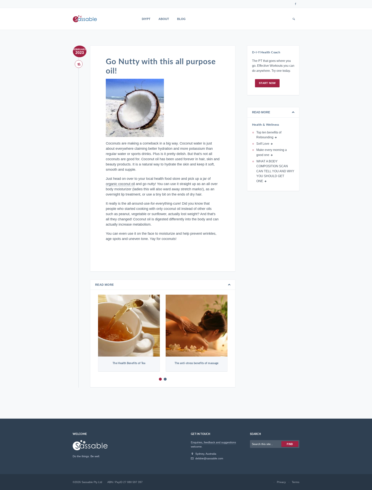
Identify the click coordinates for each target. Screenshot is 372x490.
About (163, 19)
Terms (295, 482)
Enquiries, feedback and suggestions (213, 442)
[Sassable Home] (90, 446)
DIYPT (146, 19)
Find (290, 444)
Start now (267, 83)
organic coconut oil (120, 184)
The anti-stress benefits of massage (196, 363)
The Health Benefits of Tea (129, 363)
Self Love (262, 143)
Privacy (281, 482)
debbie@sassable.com (209, 458)
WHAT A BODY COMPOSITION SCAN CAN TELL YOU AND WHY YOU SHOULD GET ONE (275, 171)
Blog (181, 19)
